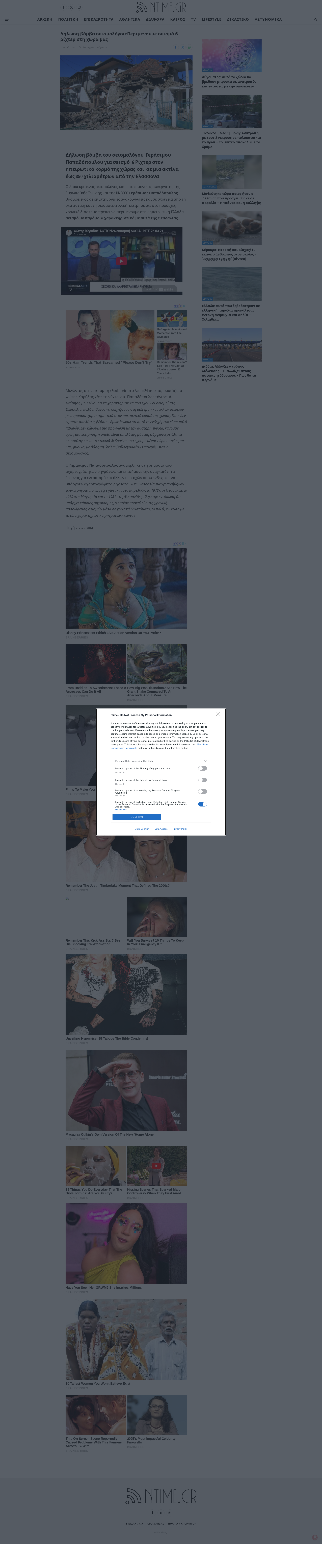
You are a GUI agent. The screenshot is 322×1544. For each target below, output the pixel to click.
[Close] (219, 715)
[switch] (202, 768)
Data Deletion (142, 828)
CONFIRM (137, 817)
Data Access (161, 828)
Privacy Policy (180, 828)
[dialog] (161, 772)
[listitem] (161, 761)
